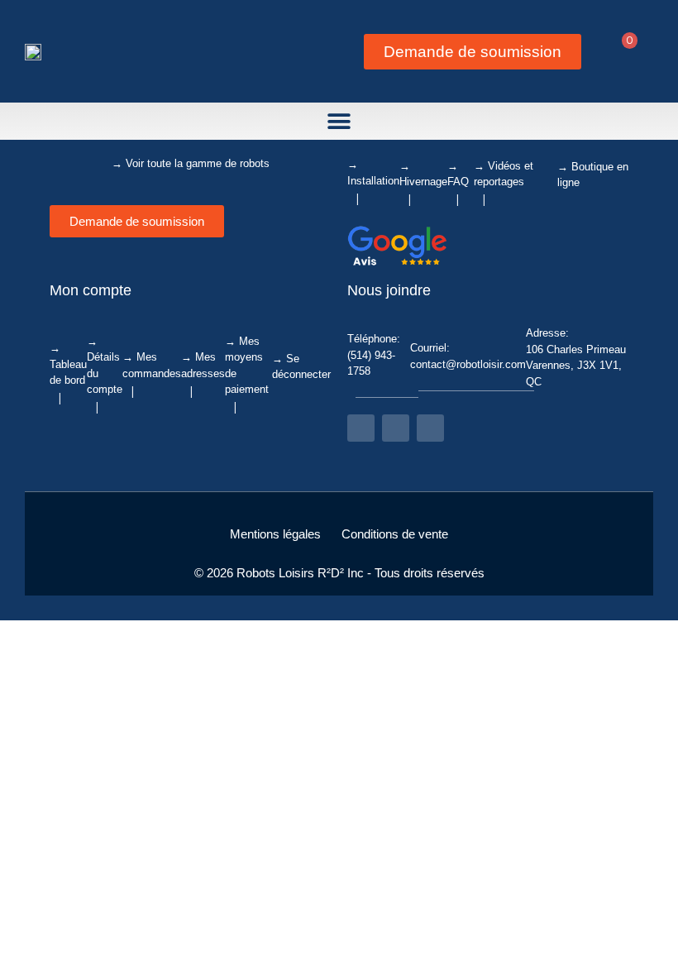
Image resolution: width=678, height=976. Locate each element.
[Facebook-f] (361, 428)
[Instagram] (395, 428)
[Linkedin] (430, 428)
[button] (339, 121)
